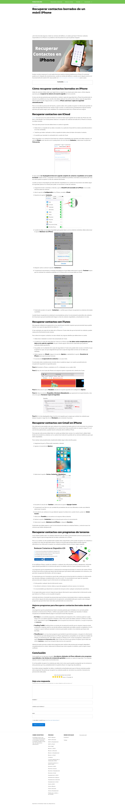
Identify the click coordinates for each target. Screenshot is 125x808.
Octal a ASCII (51, 784)
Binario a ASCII (52, 748)
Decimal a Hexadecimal (54, 770)
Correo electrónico (38, 706)
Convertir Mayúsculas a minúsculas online (54, 760)
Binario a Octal (52, 755)
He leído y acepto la (47, 720)
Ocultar (65, 82)
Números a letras (69, 1)
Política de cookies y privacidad (53, 793)
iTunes (60, 327)
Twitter (65, 740)
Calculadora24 (83, 735)
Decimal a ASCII (52, 766)
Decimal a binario (52, 768)
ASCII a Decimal (52, 739)
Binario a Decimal (52, 750)
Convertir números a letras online (53, 763)
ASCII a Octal (51, 744)
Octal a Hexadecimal (53, 790)
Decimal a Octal (52, 773)
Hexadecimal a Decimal (54, 779)
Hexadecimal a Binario (53, 777)
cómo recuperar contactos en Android (69, 78)
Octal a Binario (52, 786)
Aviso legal (51, 746)
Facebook (66, 737)
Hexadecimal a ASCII (53, 775)
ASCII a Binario (52, 737)
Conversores (87, 1)
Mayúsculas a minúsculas (56, 1)
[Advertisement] (62, 24)
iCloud (34, 117)
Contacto (50, 757)
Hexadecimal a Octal (53, 781)
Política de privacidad (52, 720)
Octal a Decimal (52, 788)
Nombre (34, 699)
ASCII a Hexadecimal (53, 741)
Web (33, 713)
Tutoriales (78, 1)
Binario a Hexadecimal (53, 753)
